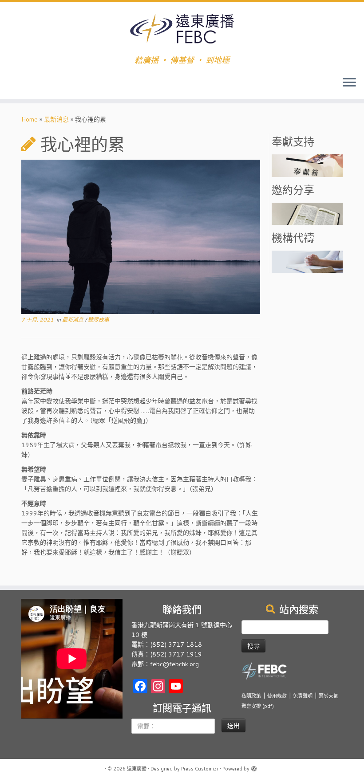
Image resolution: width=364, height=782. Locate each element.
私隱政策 (251, 695)
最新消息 (56, 119)
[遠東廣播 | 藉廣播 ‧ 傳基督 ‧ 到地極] (182, 29)
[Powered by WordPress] (254, 767)
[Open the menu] (349, 83)
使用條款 (277, 695)
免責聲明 (303, 695)
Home (29, 119)
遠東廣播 (136, 768)
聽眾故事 (98, 319)
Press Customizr (199, 768)
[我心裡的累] (140, 237)
